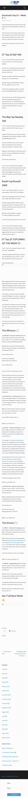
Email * (9, 788)
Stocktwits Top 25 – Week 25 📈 (10, 761)
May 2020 (4, 724)
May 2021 (4, 673)
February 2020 (6, 737)
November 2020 (6, 699)
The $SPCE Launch (7, 765)
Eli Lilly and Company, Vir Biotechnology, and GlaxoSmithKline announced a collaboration (13, 459)
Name (8, 783)
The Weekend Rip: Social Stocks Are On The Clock (20, 653)
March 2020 (5, 733)
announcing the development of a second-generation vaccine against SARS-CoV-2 (14, 542)
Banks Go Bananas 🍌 (8, 748)
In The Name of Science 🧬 (9, 752)
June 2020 (4, 720)
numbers (11, 354)
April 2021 (5, 678)
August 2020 (5, 712)
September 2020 (6, 707)
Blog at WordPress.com (10, 776)
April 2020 (5, 729)
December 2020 (6, 695)
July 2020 (4, 716)
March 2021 (5, 682)
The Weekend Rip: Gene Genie (10, 756)
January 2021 (5, 690)
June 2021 (4, 669)
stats (10, 505)
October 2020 (6, 703)
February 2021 (6, 686)
